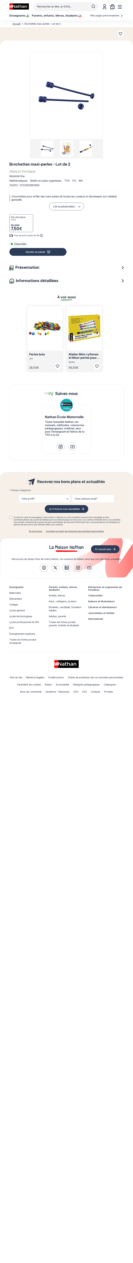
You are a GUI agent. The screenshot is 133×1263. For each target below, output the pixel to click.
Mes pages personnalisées (105, 15)
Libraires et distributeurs (102, 607)
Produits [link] (108, 691)
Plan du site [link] (16, 677)
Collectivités (95, 595)
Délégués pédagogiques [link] (86, 684)
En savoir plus (35, 531)
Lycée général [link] (17, 610)
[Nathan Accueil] (19, 6)
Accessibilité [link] (62, 684)
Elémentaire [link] (15, 598)
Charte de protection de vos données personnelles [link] (95, 677)
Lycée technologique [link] (20, 616)
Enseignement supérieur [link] (22, 633)
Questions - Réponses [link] (57, 691)
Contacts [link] (95, 691)
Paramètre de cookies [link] (29, 684)
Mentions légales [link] (35, 677)
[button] (66, 95)
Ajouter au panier (35, 252)
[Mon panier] (112, 6)
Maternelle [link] (15, 593)
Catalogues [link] (110, 684)
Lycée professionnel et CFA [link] (24, 622)
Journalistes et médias (101, 613)
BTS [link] (11, 628)
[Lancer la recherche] (93, 6)
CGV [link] (84, 691)
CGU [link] (75, 691)
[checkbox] (10, 517)
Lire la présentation (64, 206)
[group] (47, 148)
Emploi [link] (48, 684)
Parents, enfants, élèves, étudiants (63, 588)
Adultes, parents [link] (57, 616)
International (95, 618)
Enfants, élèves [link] (57, 595)
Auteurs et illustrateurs (101, 601)
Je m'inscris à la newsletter (64, 509)
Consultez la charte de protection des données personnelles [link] (75, 531)
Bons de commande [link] (31, 691)
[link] (60, 447)
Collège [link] (13, 604)
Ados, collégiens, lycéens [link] (62, 601)
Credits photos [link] (56, 677)
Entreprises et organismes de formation (105, 588)
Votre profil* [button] (28, 498)
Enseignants (16, 587)
